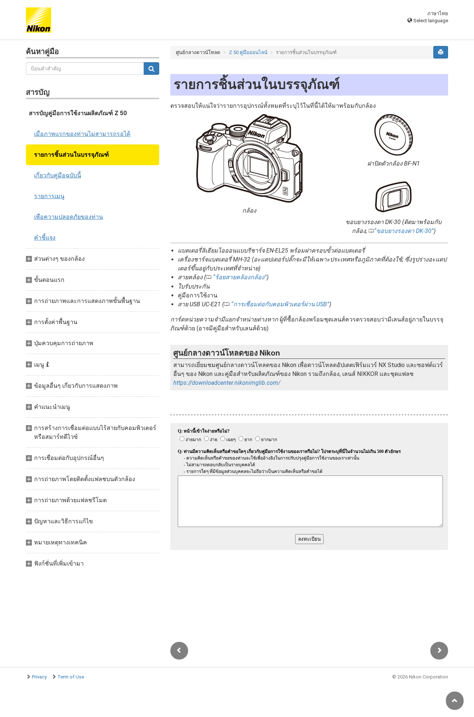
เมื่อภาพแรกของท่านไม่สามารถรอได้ (82, 133)
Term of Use (70, 677)
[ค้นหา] (151, 68)
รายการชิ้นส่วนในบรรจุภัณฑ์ (71, 154)
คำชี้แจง (45, 237)
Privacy (39, 677)
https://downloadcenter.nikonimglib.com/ (226, 382)
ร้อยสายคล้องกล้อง (239, 277)
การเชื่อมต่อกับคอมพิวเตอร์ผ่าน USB (280, 304)
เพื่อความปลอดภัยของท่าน (68, 216)
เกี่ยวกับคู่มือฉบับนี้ (57, 175)
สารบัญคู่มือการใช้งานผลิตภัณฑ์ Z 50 (78, 113)
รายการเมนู (49, 196)
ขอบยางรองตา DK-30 (403, 230)
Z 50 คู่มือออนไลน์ (248, 52)
